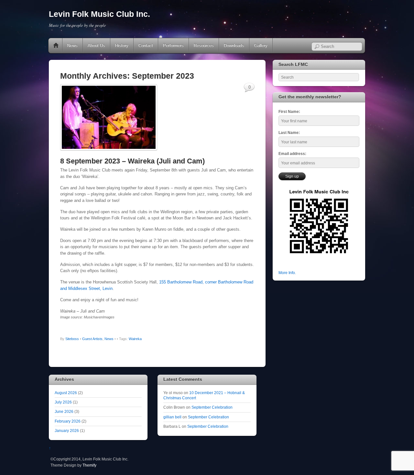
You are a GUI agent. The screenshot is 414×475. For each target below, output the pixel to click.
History (121, 45)
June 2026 (64, 411)
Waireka (135, 339)
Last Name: (289, 132)
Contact (145, 45)
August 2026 (66, 393)
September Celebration (212, 407)
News (72, 45)
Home (56, 45)
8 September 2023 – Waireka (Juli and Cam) (132, 161)
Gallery (260, 45)
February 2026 (68, 421)
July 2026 (63, 402)
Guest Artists (92, 339)
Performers (173, 45)
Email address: (292, 153)
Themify (89, 465)
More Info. (287, 273)
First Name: (289, 111)
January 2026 (67, 430)
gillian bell (172, 417)
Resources (204, 45)
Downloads (234, 45)
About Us (96, 45)
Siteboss (72, 339)
